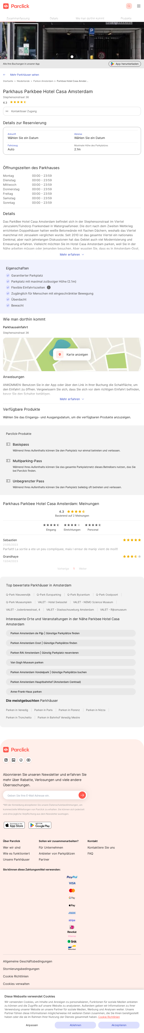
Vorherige (63, 568)
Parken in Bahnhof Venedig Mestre (59, 717)
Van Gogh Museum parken (26, 662)
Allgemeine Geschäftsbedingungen (27, 961)
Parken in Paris (43, 710)
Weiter (83, 568)
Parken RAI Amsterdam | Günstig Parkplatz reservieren (44, 652)
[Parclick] (16, 6)
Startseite (8, 81)
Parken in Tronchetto (19, 717)
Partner (44, 859)
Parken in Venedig (17, 710)
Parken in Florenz (70, 710)
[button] (48, 287)
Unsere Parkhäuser (16, 859)
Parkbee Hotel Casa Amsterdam (73, 81)
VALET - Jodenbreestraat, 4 (23, 609)
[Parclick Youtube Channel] (29, 760)
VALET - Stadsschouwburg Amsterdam (70, 609)
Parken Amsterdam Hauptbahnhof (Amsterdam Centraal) (45, 681)
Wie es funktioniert (16, 853)
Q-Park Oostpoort (107, 594)
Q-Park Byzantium (79, 594)
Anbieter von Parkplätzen (57, 853)
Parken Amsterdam (43, 81)
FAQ (90, 853)
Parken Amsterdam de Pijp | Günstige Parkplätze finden (45, 633)
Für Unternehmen (51, 847)
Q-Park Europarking (49, 594)
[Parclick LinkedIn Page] (13, 760)
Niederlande (23, 81)
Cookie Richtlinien (15, 976)
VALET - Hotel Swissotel (53, 602)
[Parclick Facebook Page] (21, 760)
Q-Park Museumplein (19, 602)
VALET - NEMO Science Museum (93, 602)
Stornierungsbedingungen (21, 969)
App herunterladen (127, 63)
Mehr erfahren (70, 254)
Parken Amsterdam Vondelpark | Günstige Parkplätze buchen (48, 672)
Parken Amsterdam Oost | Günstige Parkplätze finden (43, 642)
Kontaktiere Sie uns (101, 847)
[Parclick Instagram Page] (6, 760)
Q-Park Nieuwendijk (18, 594)
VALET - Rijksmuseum (113, 609)
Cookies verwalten (16, 984)
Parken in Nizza (96, 710)
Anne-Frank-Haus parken (26, 691)
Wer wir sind (11, 847)
